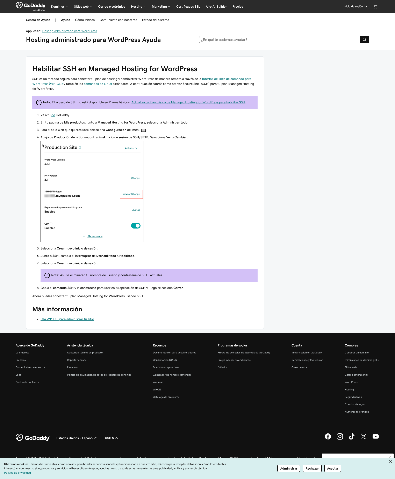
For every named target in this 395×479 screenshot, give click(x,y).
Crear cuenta (299, 367)
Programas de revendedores (234, 360)
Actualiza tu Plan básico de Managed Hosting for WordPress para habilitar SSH (188, 102)
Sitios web (351, 367)
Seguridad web (353, 397)
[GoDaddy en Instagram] (340, 439)
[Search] (364, 39)
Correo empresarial (356, 374)
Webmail (158, 382)
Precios (237, 6)
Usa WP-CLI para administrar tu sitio (67, 319)
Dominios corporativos (166, 367)
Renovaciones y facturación (307, 360)
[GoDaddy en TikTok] (352, 439)
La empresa (22, 352)
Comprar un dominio (357, 352)
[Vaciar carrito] (375, 6)
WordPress (351, 382)
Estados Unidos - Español (74, 438)
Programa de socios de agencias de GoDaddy (244, 352)
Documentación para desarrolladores (174, 352)
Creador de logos (355, 404)
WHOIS (157, 389)
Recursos (72, 367)
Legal (19, 374)
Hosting (349, 389)
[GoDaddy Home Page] (33, 437)
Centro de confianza (27, 382)
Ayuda (65, 19)
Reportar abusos (76, 360)
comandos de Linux (98, 83)
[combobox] (279, 40)
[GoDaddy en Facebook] (328, 439)
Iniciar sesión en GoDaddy (307, 352)
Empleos (21, 360)
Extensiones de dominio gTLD (362, 360)
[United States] (30, 5)
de (53, 115)
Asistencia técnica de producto (85, 352)
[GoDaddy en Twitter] (363, 439)
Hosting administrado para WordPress (69, 30)
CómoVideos (85, 19)
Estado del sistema (155, 19)
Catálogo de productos (166, 397)
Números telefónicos (357, 411)
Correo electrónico (111, 6)
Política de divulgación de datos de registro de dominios (99, 374)
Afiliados (223, 367)
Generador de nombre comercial (172, 374)
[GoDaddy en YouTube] (375, 439)
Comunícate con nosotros (118, 19)
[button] (390, 457)
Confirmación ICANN (165, 360)
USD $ (109, 438)
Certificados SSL (188, 6)
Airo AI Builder (216, 6)
